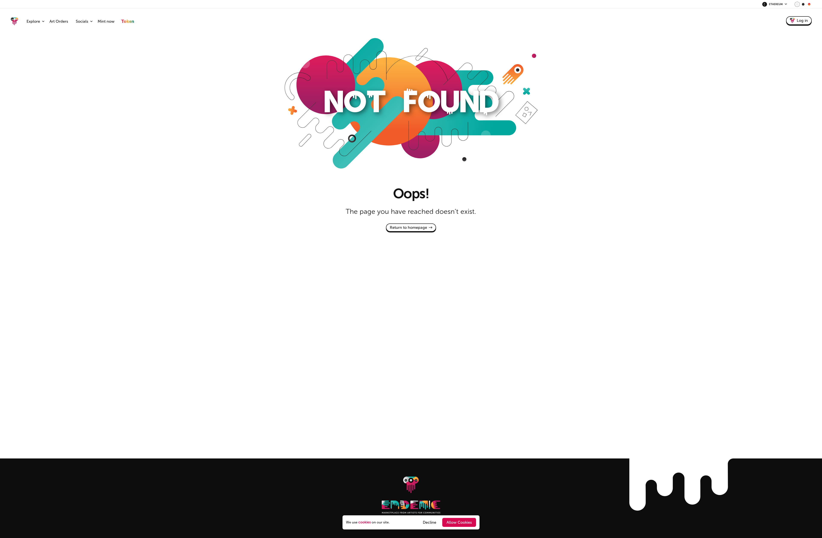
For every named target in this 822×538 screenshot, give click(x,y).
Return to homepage (408, 227)
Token (127, 21)
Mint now (106, 21)
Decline (429, 522)
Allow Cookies (459, 522)
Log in (802, 20)
